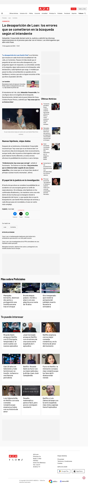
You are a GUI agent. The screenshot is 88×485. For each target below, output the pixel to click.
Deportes (74, 13)
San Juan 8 (36, 465)
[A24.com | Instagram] (16, 460)
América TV (36, 467)
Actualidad (44, 13)
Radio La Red (82, 9)
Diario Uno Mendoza (39, 462)
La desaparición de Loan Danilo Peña (15, 55)
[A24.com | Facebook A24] (9, 460)
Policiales (59, 13)
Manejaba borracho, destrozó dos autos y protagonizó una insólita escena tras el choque (20, 247)
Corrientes (15, 18)
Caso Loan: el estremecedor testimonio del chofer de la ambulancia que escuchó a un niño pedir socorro (18, 237)
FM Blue (35, 460)
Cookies (59, 463)
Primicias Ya (52, 13)
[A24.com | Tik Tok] (22, 460)
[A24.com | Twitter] (13, 460)
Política (31, 13)
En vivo (73, 9)
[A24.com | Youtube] (19, 460)
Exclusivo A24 (23, 13)
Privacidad (60, 459)
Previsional (67, 13)
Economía (37, 13)
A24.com (35, 454)
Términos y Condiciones (64, 461)
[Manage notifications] (84, 477)
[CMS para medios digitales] (63, 481)
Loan (9, 18)
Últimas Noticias (13, 13)
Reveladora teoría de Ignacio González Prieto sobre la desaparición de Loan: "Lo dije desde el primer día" (13, 85)
